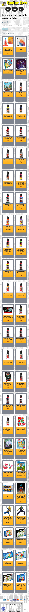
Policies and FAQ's (18, 603)
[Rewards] (3, 609)
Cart (21, 9)
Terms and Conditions (10, 604)
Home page (4, 33)
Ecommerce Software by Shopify (14, 611)
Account (14, 9)
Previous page (11, 33)
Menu (8, 9)
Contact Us (9, 603)
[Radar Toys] (14, 5)
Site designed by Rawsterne (14, 610)
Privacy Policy (20, 604)
